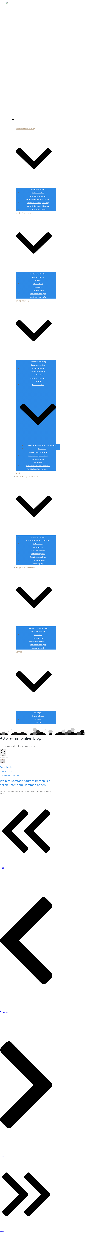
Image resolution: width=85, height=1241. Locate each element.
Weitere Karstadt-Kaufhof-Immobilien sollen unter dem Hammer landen (25, 783)
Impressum (47, 1237)
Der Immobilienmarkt (9, 775)
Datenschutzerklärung (61, 1237)
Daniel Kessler (6, 767)
